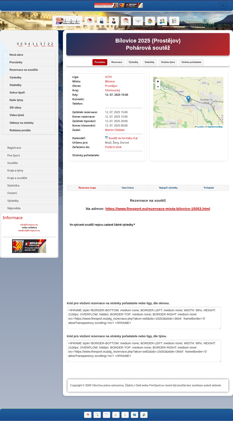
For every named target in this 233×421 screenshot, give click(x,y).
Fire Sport (29, 155)
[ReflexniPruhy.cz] (29, 246)
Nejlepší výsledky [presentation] (168, 188)
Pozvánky (16, 62)
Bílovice (110, 81)
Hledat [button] (223, 5)
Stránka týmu (168, 62)
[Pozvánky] (106, 415)
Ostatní (27, 193)
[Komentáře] (138, 21)
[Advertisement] (148, 173)
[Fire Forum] (162, 21)
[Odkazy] (126, 21)
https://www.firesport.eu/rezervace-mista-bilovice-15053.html (157, 209)
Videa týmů (17, 115)
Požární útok (113, 147)
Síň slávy (15, 107)
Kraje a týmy (31, 170)
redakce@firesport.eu (29, 230)
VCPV (108, 77)
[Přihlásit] (102, 21)
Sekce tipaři (17, 92)
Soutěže (28, 163)
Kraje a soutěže (32, 178)
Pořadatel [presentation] (209, 188)
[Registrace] (114, 21)
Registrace (14, 148)
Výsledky (133, 62)
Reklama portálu (20, 130)
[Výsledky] (125, 415)
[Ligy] (174, 21)
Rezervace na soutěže (24, 69)
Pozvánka (100, 62)
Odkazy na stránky (22, 122)
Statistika (29, 185)
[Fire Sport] (67, 21)
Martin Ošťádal (115, 130)
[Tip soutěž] (144, 415)
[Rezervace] (116, 415)
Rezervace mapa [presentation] (87, 188)
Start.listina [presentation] (128, 188)
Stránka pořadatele (191, 62)
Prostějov (111, 86)
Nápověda (29, 208)
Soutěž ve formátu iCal (123, 138)
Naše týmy (16, 100)
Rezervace (116, 62)
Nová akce (16, 54)
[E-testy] (150, 21)
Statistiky (149, 62)
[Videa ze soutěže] (134, 415)
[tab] (87, 188)
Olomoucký (112, 90)
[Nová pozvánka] (97, 415)
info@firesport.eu (29, 224)
